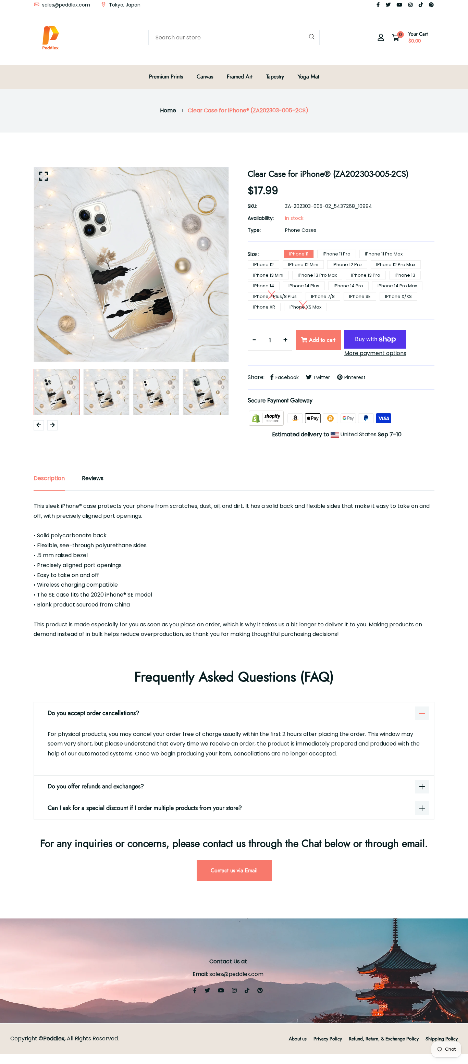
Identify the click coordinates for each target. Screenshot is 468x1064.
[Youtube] (399, 4)
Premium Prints (166, 76)
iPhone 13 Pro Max (317, 275)
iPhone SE (360, 296)
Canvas (205, 76)
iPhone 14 (263, 286)
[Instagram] (410, 4)
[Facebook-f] (378, 4)
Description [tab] (49, 478)
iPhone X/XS (398, 296)
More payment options (375, 353)
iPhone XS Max (305, 307)
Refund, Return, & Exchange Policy (384, 1038)
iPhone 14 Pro (348, 286)
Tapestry (275, 76)
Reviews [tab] (92, 478)
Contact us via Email (234, 870)
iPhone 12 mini (303, 264)
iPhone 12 (263, 264)
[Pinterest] (431, 4)
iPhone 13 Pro (365, 275)
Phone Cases (300, 230)
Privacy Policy (327, 1038)
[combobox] (234, 37)
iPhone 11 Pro (336, 254)
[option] (131, 264)
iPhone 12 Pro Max (395, 264)
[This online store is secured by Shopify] (267, 418)
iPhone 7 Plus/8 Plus (275, 296)
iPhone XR (264, 307)
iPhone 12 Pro (347, 264)
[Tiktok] (420, 4)
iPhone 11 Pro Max (384, 254)
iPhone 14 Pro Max (397, 286)
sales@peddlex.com (65, 4)
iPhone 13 (405, 275)
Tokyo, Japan (124, 4)
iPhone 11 (298, 254)
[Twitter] (388, 4)
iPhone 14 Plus (303, 286)
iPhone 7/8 (323, 296)
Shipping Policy (442, 1038)
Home (168, 110)
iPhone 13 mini (268, 275)
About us (298, 1038)
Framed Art (240, 76)
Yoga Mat (308, 76)
